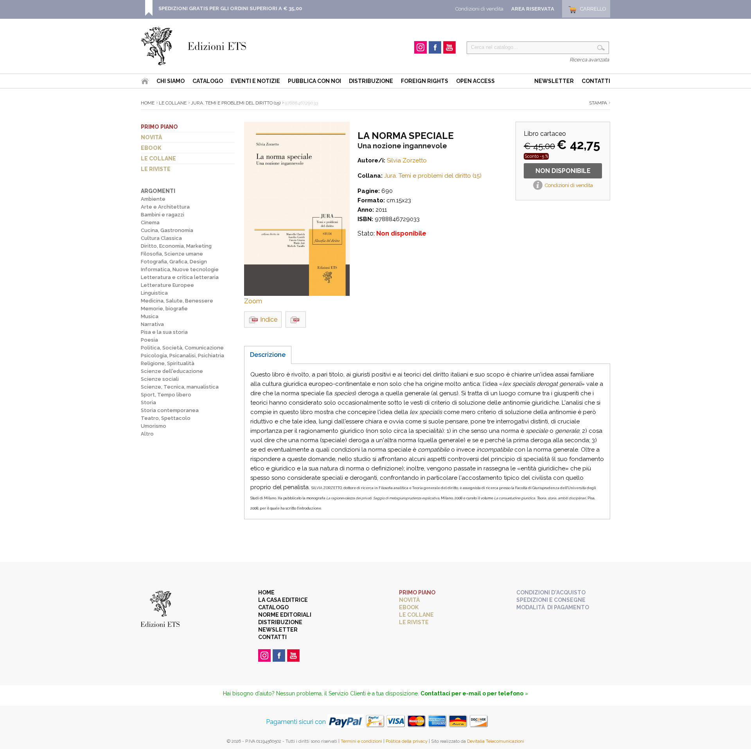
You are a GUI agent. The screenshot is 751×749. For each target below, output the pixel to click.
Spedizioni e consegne (551, 600)
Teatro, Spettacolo (165, 418)
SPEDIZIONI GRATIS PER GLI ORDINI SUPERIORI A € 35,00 (230, 8)
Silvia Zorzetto (407, 160)
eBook (151, 148)
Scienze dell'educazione (172, 371)
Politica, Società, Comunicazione (182, 348)
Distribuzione (371, 81)
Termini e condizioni (361, 741)
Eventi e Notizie (255, 81)
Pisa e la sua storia (164, 332)
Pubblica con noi (314, 81)
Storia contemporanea (170, 410)
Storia (148, 402)
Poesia (149, 340)
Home (148, 103)
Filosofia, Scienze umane (172, 254)
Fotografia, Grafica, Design (174, 262)
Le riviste (156, 169)
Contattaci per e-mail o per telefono (471, 693)
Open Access (475, 81)
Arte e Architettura (165, 207)
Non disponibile (563, 171)
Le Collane (173, 103)
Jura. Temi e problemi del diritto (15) (235, 103)
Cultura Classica (161, 238)
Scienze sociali (160, 379)
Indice (268, 319)
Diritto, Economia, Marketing (176, 246)
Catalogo (207, 81)
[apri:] (296, 319)
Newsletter (554, 81)
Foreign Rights (424, 81)
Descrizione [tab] (268, 354)
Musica (149, 316)
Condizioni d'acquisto (551, 592)
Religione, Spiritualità (167, 363)
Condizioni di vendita (479, 9)
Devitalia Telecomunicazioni (495, 741)
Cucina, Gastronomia (167, 230)
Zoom (253, 301)
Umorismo (153, 426)
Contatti (596, 81)
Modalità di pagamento (552, 607)
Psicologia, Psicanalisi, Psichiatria (182, 355)
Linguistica (154, 293)
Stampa (598, 103)
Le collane (158, 158)
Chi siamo (170, 81)
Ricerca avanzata (589, 60)
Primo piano (159, 127)
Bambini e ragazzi (162, 215)
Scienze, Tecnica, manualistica (180, 387)
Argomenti (158, 191)
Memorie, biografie (164, 308)
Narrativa (152, 324)
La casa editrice (283, 600)
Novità (151, 137)
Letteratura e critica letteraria (180, 277)
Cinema (150, 222)
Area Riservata (532, 9)
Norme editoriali (284, 615)
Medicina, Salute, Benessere (177, 301)
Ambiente (153, 199)
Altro (147, 434)
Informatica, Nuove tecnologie (180, 269)
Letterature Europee (167, 285)
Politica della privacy (407, 741)
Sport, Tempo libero (166, 395)
